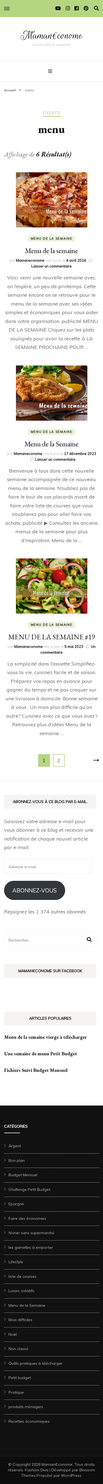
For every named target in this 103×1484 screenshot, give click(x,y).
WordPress (71, 1475)
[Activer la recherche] (96, 8)
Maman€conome (51, 35)
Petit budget (20, 1377)
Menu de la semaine (51, 250)
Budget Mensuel (23, 1174)
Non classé (18, 1348)
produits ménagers (26, 1406)
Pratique (16, 1392)
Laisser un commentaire (51, 266)
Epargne (16, 1203)
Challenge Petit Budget (29, 1189)
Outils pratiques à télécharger (35, 1363)
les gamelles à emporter (31, 1247)
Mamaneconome (30, 260)
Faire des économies (27, 1218)
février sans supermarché (31, 1232)
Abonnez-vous (34, 890)
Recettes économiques (29, 1421)
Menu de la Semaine (52, 238)
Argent (15, 1145)
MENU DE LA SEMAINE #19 (51, 637)
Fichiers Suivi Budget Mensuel (36, 1070)
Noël (13, 1334)
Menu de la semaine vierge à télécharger (45, 1037)
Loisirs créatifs (21, 1290)
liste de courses (23, 1276)
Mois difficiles (20, 1319)
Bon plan (17, 1160)
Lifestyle (16, 1261)
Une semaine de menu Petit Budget (40, 1053)
